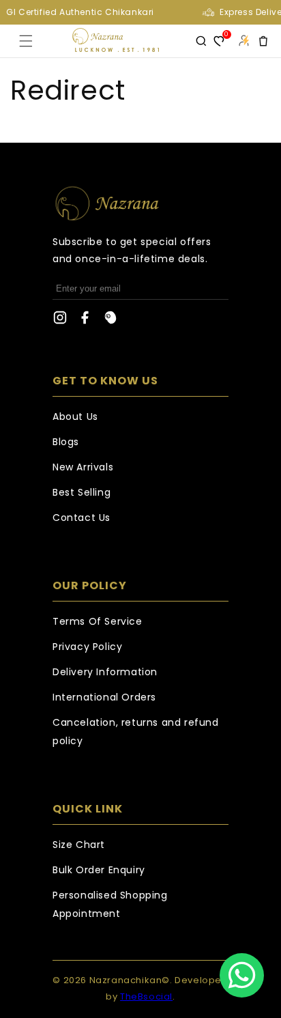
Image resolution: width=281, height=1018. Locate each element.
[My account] (243, 41)
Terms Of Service (98, 621)
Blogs (66, 442)
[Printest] (110, 321)
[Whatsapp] (242, 975)
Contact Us (81, 517)
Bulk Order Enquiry (99, 870)
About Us (75, 416)
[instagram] (60, 321)
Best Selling (81, 492)
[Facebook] (85, 321)
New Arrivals (83, 467)
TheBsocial (146, 996)
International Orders (104, 697)
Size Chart (79, 844)
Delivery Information (105, 672)
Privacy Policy (87, 646)
